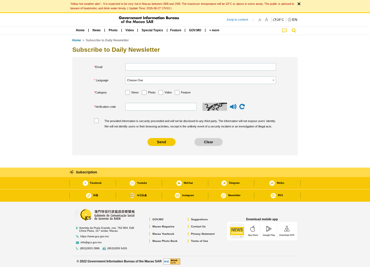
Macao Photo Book (164, 240)
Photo (151, 92)
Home (76, 40)
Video (168, 92)
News (135, 92)
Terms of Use (199, 240)
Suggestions (199, 219)
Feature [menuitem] (175, 30)
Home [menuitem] (80, 30)
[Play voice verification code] (233, 108)
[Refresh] (242, 107)
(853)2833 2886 (90, 248)
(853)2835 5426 (117, 248)
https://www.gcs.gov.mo (94, 236)
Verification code (105, 106)
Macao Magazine (163, 226)
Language (101, 80)
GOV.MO (157, 219)
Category (101, 92)
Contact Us (198, 226)
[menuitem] (96, 30)
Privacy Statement (203, 233)
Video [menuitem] (129, 30)
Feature (186, 92)
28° (280, 19)
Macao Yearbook (163, 233)
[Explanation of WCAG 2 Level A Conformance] (171, 261)
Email (98, 67)
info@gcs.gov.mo (91, 242)
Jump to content (237, 19)
